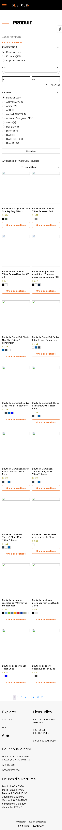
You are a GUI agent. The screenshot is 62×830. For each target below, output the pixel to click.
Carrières (7, 719)
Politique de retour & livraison (44, 721)
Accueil (5, 36)
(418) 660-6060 (9, 765)
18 (42, 697)
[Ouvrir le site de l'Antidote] (38, 826)
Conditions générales (44, 740)
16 (33, 697)
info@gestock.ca (11, 770)
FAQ (4, 727)
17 (38, 697)
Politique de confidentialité (41, 731)
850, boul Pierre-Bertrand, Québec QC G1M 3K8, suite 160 (16, 758)
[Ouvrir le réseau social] (3, 735)
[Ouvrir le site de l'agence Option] (23, 826)
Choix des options (16, 225)
